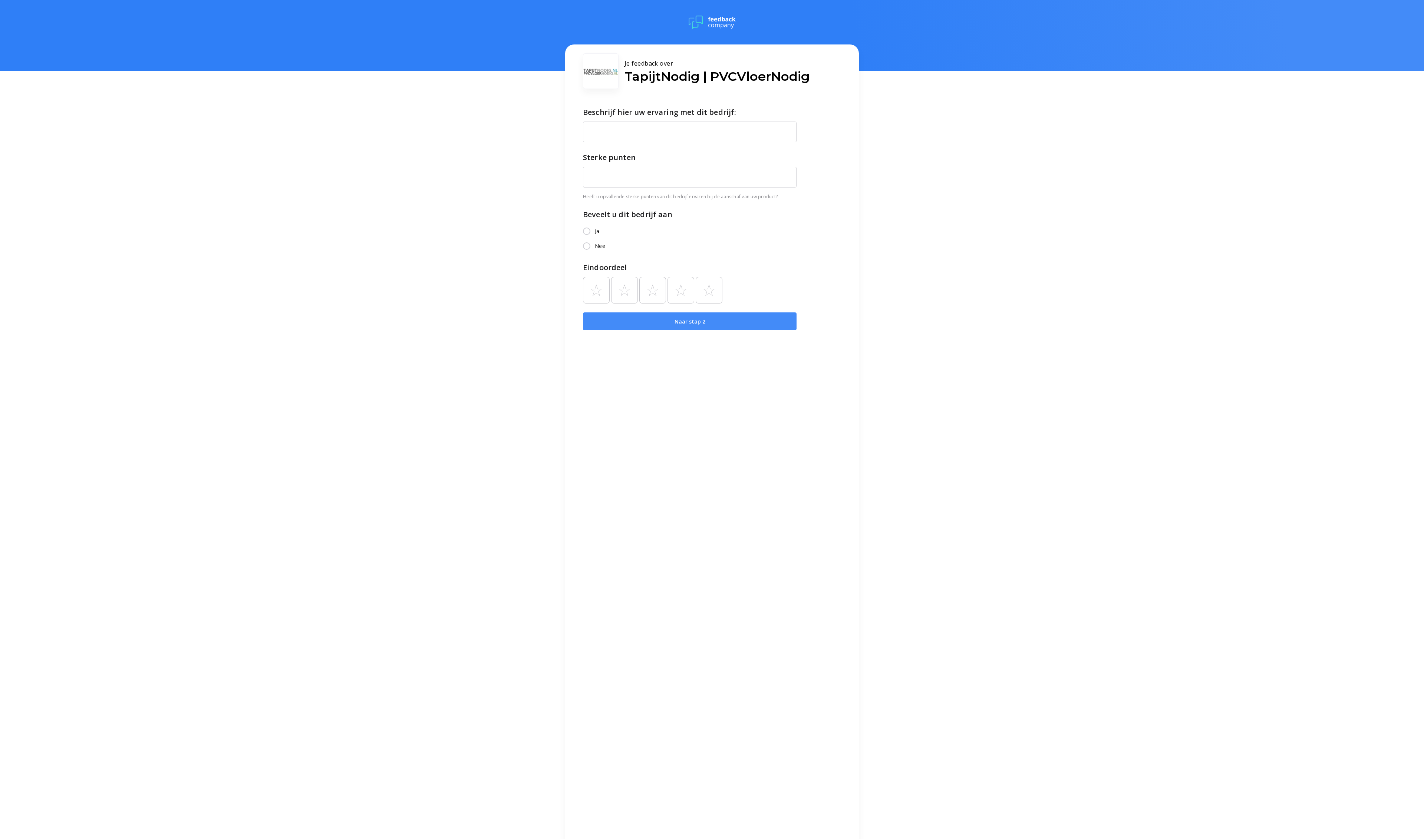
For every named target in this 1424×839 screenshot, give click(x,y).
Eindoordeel (605, 267)
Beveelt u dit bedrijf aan (627, 214)
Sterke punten (609, 157)
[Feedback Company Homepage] (712, 22)
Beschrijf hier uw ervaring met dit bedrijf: (659, 112)
